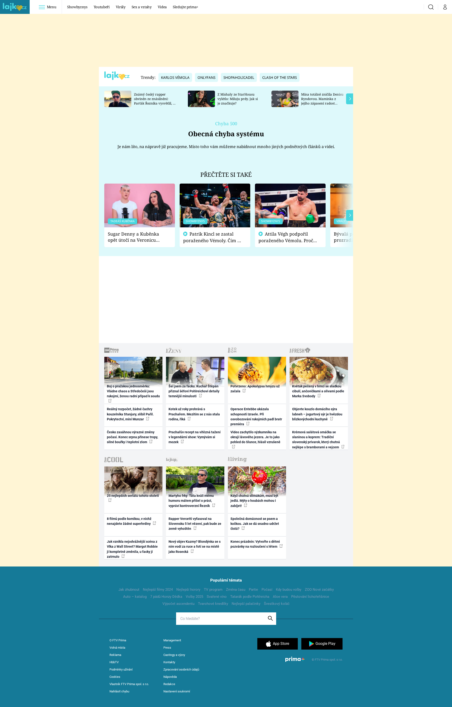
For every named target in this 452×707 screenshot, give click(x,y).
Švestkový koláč (277, 604)
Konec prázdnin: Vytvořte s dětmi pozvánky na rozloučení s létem (255, 544)
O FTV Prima (117, 640)
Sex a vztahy (142, 6)
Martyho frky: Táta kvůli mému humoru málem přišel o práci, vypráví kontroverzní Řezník (191, 501)
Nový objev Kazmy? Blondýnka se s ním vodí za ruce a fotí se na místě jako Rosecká (195, 547)
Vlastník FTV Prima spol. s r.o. (129, 684)
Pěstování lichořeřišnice (310, 597)
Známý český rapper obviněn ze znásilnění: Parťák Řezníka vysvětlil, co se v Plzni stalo (155, 101)
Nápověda (170, 677)
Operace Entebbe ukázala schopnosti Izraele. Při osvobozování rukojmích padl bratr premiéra (256, 416)
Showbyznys (77, 6)
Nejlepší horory (188, 589)
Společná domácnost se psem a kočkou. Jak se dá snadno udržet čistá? (254, 524)
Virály (120, 6)
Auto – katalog (135, 597)
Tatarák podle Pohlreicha (249, 597)
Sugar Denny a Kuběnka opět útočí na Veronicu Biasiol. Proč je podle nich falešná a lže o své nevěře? (136, 237)
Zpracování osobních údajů (181, 669)
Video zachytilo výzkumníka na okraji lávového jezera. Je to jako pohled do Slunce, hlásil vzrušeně (255, 437)
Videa (162, 6)
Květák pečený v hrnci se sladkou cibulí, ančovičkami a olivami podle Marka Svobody (318, 391)
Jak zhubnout (128, 589)
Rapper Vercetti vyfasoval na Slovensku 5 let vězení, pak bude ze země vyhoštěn (195, 524)
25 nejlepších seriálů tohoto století (133, 496)
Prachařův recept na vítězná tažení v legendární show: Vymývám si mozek (195, 437)
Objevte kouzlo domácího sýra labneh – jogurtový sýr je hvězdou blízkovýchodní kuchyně (317, 414)
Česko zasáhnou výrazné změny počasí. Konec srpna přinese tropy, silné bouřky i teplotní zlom (132, 437)
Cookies (114, 677)
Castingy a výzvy (174, 655)
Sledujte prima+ (185, 6)
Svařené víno (217, 597)
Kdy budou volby (288, 589)
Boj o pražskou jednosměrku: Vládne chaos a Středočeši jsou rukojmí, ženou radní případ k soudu (133, 391)
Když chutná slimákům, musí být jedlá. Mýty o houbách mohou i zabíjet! (254, 501)
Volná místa (117, 647)
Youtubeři (102, 6)
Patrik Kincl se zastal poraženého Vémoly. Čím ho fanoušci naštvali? (213, 237)
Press (167, 647)
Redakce (169, 684)
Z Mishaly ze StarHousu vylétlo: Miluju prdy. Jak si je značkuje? (238, 98)
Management (172, 640)
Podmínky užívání (121, 669)
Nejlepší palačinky (246, 604)
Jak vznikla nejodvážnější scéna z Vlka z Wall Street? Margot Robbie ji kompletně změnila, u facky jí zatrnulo (132, 549)
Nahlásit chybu (119, 691)
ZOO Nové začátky (319, 589)
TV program (213, 589)
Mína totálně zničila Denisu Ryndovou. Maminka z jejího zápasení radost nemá (322, 101)
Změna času (235, 589)
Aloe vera (280, 597)
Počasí (267, 589)
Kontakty (169, 662)
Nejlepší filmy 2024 (158, 589)
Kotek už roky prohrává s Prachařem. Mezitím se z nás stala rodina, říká (194, 414)
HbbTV (114, 662)
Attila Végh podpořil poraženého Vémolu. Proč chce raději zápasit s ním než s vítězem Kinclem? (285, 237)
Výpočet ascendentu (178, 604)
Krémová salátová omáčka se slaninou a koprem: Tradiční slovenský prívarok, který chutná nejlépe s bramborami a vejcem (316, 439)
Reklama (115, 655)
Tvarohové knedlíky (213, 604)
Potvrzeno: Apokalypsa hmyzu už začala (255, 388)
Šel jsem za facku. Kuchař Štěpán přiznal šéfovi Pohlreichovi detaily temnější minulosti (194, 391)
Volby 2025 (194, 597)
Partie (253, 589)
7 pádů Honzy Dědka (166, 597)
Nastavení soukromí (176, 691)
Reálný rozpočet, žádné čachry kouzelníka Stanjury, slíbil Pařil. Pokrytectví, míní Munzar (130, 414)
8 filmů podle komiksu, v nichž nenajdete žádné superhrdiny (129, 521)
